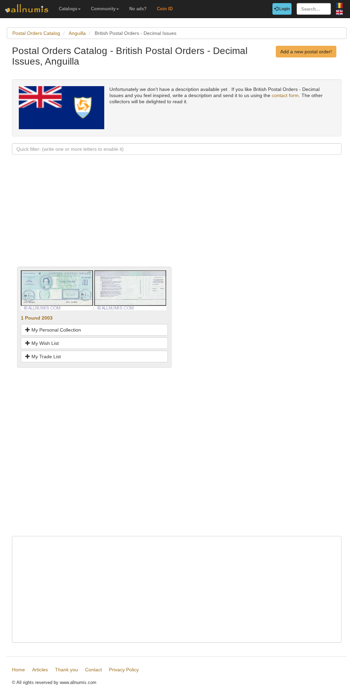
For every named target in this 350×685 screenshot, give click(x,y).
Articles (40, 669)
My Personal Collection (55, 330)
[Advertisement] (176, 219)
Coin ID (165, 8)
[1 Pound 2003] (57, 290)
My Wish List (44, 343)
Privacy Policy (124, 669)
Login (284, 8)
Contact (93, 669)
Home (18, 669)
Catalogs (68, 8)
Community (103, 8)
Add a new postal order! (306, 51)
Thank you (66, 669)
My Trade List (45, 356)
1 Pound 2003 (37, 318)
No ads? (138, 8)
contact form (285, 95)
